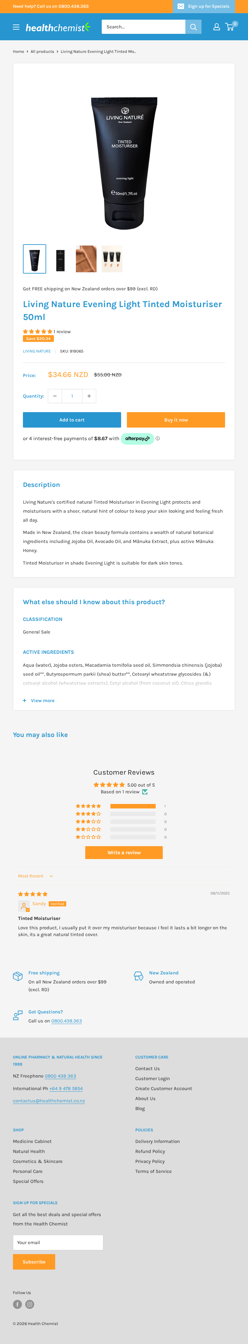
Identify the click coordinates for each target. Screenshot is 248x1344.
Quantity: (33, 396)
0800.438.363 (66, 1021)
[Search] (193, 27)
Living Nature (37, 351)
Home (18, 51)
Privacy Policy (150, 1161)
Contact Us (147, 1068)
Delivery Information (157, 1141)
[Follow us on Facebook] (17, 1304)
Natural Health (29, 1151)
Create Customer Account (163, 1088)
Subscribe (34, 1262)
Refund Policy (150, 1151)
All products (42, 51)
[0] (230, 27)
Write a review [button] (124, 852)
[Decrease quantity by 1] (55, 396)
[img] (32, 894)
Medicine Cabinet (32, 1141)
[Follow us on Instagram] (29, 1304)
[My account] (216, 26)
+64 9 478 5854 (66, 1088)
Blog (140, 1108)
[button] (38, 331)
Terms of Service (153, 1171)
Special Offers (28, 1181)
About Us (145, 1098)
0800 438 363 (60, 1076)
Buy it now (176, 420)
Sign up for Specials (208, 6)
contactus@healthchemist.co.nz (49, 1101)
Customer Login (152, 1078)
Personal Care (28, 1171)
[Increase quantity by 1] (89, 396)
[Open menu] (16, 27)
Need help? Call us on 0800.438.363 (51, 6)
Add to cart (72, 420)
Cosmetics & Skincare (38, 1161)
